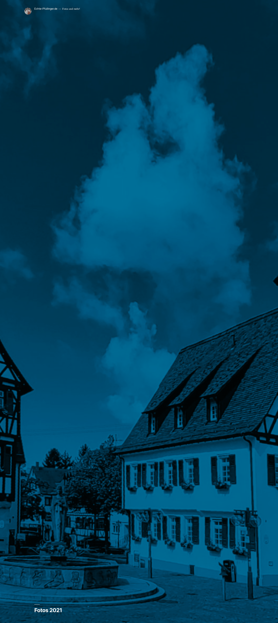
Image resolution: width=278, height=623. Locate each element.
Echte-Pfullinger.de (45, 8)
